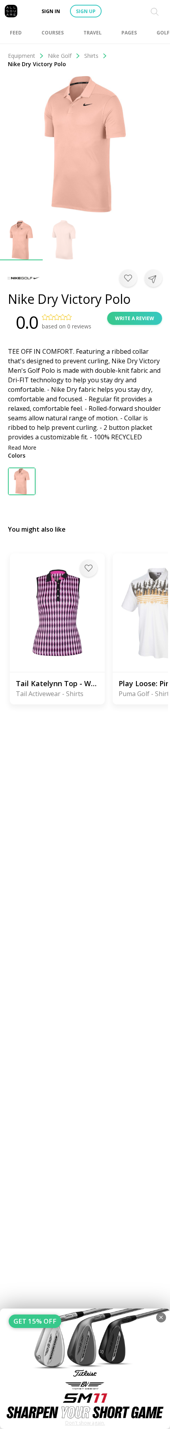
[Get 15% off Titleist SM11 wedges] (85, 1369)
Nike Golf (60, 55)
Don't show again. (85, 1422)
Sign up (86, 11)
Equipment (21, 55)
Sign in (51, 11)
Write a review (134, 318)
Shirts (91, 55)
